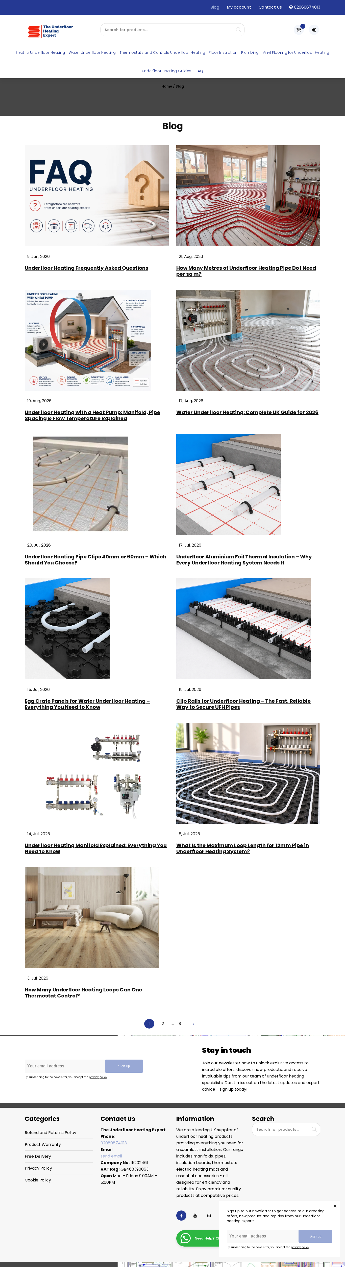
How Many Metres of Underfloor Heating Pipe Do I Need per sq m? (246, 271)
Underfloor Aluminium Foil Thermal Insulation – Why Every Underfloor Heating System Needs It (244, 560)
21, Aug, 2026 (191, 256)
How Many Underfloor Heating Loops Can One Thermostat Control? (83, 993)
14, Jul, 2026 (38, 834)
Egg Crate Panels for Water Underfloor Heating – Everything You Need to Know (87, 704)
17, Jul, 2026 (190, 545)
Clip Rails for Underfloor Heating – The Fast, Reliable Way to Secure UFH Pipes (243, 704)
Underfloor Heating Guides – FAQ (172, 70)
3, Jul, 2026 (37, 978)
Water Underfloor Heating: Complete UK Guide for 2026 (247, 412)
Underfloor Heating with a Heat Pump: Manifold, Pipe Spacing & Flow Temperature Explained (92, 415)
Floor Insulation (223, 52)
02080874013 (114, 1143)
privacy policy (300, 1247)
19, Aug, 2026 (39, 401)
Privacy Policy (38, 1168)
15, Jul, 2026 (38, 689)
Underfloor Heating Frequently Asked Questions (86, 268)
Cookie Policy (38, 1180)
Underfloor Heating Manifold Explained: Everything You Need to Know (96, 848)
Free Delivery (38, 1156)
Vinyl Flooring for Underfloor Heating (296, 52)
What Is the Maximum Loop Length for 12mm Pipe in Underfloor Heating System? (242, 848)
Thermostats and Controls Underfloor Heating (162, 52)
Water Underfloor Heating (92, 52)
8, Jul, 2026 (189, 834)
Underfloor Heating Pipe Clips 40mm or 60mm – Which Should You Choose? (95, 560)
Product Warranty (43, 1144)
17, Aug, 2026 (191, 401)
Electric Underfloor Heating (40, 52)
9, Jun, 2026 (38, 256)
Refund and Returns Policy (50, 1133)
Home (166, 86)
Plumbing (250, 52)
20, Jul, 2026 (39, 545)
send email (111, 1156)
